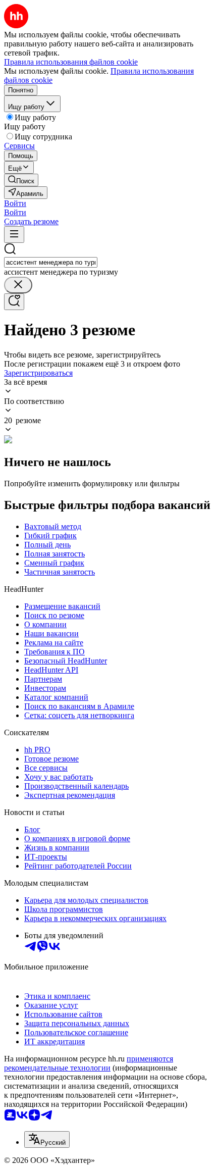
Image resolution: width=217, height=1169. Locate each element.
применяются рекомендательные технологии (88, 1063)
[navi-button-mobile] (14, 234)
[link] (21, 180)
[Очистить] (18, 285)
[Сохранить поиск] (14, 301)
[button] (15, 203)
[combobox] (50, 262)
